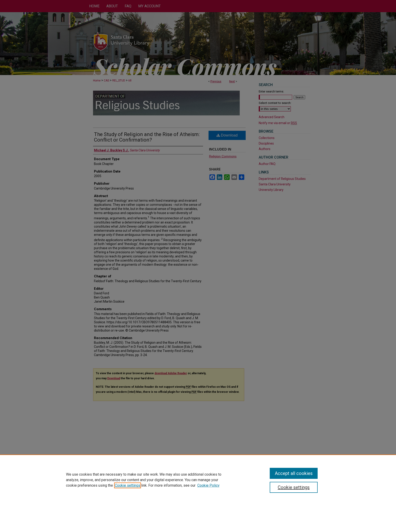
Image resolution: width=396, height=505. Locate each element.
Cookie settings (127, 485)
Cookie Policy (208, 485)
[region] (198, 480)
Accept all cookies (294, 473)
